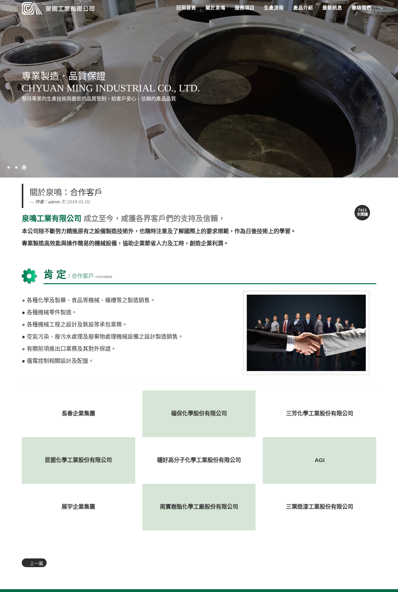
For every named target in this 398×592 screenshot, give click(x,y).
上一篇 (36, 563)
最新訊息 (332, 7)
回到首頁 (186, 7)
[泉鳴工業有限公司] (56, 7)
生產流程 (274, 7)
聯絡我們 (362, 7)
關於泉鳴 (215, 7)
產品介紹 (303, 7)
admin (54, 201)
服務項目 (245, 7)
